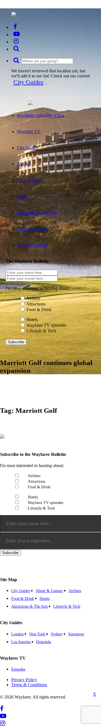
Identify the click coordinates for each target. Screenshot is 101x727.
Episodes (18, 669)
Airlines (33, 298)
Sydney (57, 634)
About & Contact (49, 591)
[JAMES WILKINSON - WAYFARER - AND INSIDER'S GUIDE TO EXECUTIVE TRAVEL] (14, 13)
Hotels (32, 319)
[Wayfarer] (2, 435)
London (17, 634)
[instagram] (16, 41)
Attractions (35, 304)
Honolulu (43, 642)
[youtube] (16, 33)
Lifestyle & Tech (41, 330)
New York (37, 634)
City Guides (28, 82)
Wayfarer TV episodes (46, 325)
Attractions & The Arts (29, 606)
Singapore (76, 634)
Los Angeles (21, 642)
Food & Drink (39, 309)
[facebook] (15, 26)
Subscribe (16, 342)
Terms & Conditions (29, 684)
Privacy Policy (24, 679)
